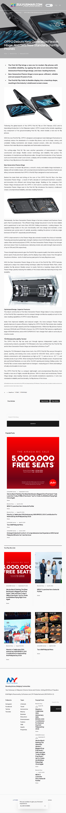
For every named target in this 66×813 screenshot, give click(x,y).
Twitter (8, 709)
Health (22, 727)
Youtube (8, 711)
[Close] (45, 806)
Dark (48, 5)
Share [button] (5, 53)
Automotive (24, 709)
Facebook (9, 706)
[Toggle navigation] (60, 5)
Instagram (9, 704)
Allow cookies (25, 806)
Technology (18, 12)
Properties (23, 729)
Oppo (11, 12)
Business (23, 714)
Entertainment (24, 719)
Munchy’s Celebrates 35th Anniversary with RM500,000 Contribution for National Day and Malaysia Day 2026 (16, 652)
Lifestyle (23, 704)
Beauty (22, 711)
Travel (22, 706)
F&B (21, 724)
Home (5, 12)
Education (23, 717)
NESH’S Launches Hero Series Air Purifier (20, 506)
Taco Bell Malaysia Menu (15, 525)
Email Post (11, 392)
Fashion (22, 722)
